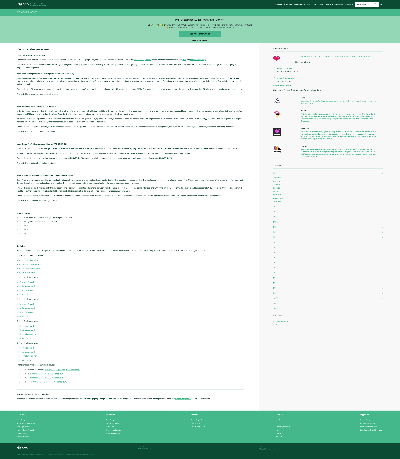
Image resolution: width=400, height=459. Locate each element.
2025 (275, 207)
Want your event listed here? (282, 85)
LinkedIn (278, 433)
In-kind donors (144, 448)
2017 (275, 247)
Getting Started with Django (26, 423)
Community (329, 4)
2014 (275, 262)
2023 (275, 217)
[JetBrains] (277, 117)
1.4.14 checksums (60, 382)
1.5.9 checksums (57, 378)
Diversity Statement (23, 437)
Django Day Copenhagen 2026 (289, 78)
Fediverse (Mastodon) (283, 427)
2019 (275, 237)
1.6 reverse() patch (26, 304)
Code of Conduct (22, 433)
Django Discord (196, 423)
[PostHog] (277, 152)
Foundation (339, 4)
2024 (275, 212)
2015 (275, 257)
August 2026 (277, 178)
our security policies (183, 399)
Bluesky (278, 430)
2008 (275, 293)
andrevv (277, 449)
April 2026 (276, 191)
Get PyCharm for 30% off (200, 34)
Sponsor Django (365, 420)
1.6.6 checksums (57, 374)
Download (288, 4)
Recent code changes (282, 325)
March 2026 (277, 195)
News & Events (27, 12)
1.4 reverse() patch (26, 348)
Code (314, 4)
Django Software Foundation (26, 430)
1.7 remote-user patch (28, 290)
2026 (275, 173)
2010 (275, 283)
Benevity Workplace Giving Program (371, 430)
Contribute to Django (112, 423)
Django (23, 4)
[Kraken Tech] (277, 135)
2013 (275, 267)
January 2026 (277, 201)
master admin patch (27, 272)
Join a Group (110, 420)
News (309, 4)
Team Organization (23, 427)
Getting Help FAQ (196, 420)
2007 (275, 298)
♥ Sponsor (349, 4)
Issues (320, 4)
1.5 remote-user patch (28, 334)
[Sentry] (277, 104)
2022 (275, 222)
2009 (275, 288)
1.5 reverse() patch (26, 326)
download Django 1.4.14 (41, 382)
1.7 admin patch (25, 294)
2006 (275, 303)
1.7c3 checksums (73, 370)
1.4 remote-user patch (28, 356)
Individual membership (113, 433)
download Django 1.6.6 (39, 374)
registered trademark (69, 454)
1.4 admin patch (25, 360)
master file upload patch (29, 264)
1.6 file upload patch (27, 308)
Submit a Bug (110, 427)
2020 (275, 232)
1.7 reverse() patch (26, 282)
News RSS (279, 437)
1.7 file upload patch (27, 286)
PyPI (184, 60)
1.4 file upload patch (27, 352)
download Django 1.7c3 (55, 370)
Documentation (299, 4)
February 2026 (278, 198)
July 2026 (276, 181)
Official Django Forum (198, 427)
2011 (275, 278)
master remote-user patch (29, 268)
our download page (198, 60)
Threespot (263, 449)
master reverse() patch (28, 260)
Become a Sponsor (199, 40)
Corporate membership (367, 423)
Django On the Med (284, 68)
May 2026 (276, 188)
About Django (21, 420)
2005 (275, 308)
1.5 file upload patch (27, 330)
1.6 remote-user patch (28, 312)
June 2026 (276, 184)
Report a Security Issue (113, 430)
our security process (142, 60)
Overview (279, 4)
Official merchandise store (368, 427)
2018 (275, 242)
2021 (275, 227)
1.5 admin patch (25, 338)
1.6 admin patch (25, 316)
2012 (275, 273)
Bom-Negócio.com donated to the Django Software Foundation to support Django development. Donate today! (336, 56)
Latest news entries (282, 321)
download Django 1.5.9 (39, 378)
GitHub (278, 420)
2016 (275, 252)
